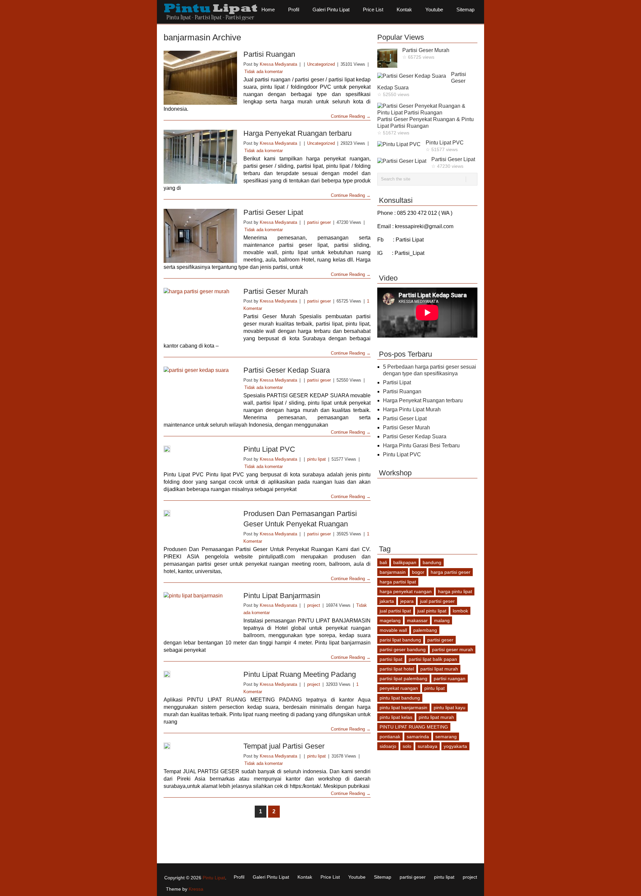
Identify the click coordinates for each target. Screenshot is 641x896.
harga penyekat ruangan (406, 591)
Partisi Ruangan (269, 54)
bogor (418, 572)
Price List (373, 9)
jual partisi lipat (395, 610)
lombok (460, 610)
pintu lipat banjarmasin (403, 707)
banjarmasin (393, 572)
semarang (446, 736)
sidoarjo (388, 746)
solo (407, 746)
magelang (390, 620)
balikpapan (404, 562)
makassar (417, 620)
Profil (293, 9)
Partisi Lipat (397, 382)
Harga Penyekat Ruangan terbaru (297, 133)
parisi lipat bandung (400, 639)
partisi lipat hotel (397, 668)
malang (442, 620)
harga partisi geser (450, 572)
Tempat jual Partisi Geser (284, 746)
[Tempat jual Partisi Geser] (200, 746)
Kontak (404, 9)
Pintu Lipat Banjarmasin (281, 595)
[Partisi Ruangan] (200, 78)
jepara (407, 601)
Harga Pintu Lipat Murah (412, 409)
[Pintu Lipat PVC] (200, 449)
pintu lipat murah (436, 717)
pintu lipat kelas (396, 717)
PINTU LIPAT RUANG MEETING (414, 727)
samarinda (418, 736)
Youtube (434, 9)
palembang (425, 630)
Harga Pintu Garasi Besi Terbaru (421, 445)
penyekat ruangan (399, 688)
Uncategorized (321, 64)
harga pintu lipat (455, 591)
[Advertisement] (285, 841)
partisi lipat (391, 659)
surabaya (427, 746)
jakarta (387, 601)
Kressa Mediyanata (278, 64)
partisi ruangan (449, 678)
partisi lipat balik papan (433, 659)
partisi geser (319, 222)
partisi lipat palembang (403, 678)
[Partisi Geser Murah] (200, 312)
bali (383, 562)
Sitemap (465, 9)
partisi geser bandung (403, 649)
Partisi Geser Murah (275, 291)
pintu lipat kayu (449, 707)
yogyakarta (455, 746)
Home (268, 9)
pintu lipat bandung (400, 698)
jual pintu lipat (431, 610)
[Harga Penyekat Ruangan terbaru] (200, 157)
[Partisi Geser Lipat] (200, 236)
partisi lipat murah (439, 668)
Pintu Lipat (214, 877)
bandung (432, 562)
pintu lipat (316, 459)
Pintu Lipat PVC (269, 449)
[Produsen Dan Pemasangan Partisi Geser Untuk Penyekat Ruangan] (200, 513)
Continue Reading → (351, 116)
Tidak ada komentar (263, 71)
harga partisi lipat (398, 581)
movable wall (393, 630)
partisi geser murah (452, 649)
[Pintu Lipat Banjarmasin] (200, 613)
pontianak (390, 736)
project (313, 605)
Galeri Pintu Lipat (331, 9)
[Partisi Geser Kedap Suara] (200, 391)
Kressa (196, 889)
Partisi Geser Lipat (273, 212)
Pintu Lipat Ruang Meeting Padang (299, 674)
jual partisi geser (437, 601)
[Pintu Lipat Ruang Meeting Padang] (200, 674)
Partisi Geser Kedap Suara (286, 370)
